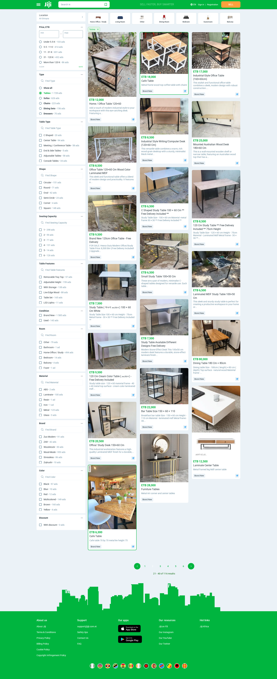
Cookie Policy (43, 649)
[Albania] (177, 665)
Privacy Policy (43, 638)
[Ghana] (123, 665)
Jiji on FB (163, 626)
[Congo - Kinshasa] (161, 665)
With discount (54, 525)
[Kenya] (100, 665)
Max (66, 33)
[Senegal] (130, 665)
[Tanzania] (115, 665)
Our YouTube (165, 638)
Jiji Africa (204, 626)
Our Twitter (164, 643)
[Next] (191, 566)
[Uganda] (107, 665)
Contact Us (82, 638)
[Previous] (137, 566)
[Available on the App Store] (129, 629)
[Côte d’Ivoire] (138, 665)
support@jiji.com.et (87, 626)
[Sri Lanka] (153, 665)
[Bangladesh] (146, 665)
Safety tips (82, 632)
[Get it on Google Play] (130, 640)
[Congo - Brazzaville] (169, 665)
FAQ (79, 643)
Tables (92, 29)
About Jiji (41, 626)
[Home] (48, 4)
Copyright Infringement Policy (51, 655)
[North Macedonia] (184, 665)
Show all (48, 88)
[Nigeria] (92, 665)
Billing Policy (43, 643)
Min (42, 33)
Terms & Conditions (46, 632)
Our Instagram (166, 632)
